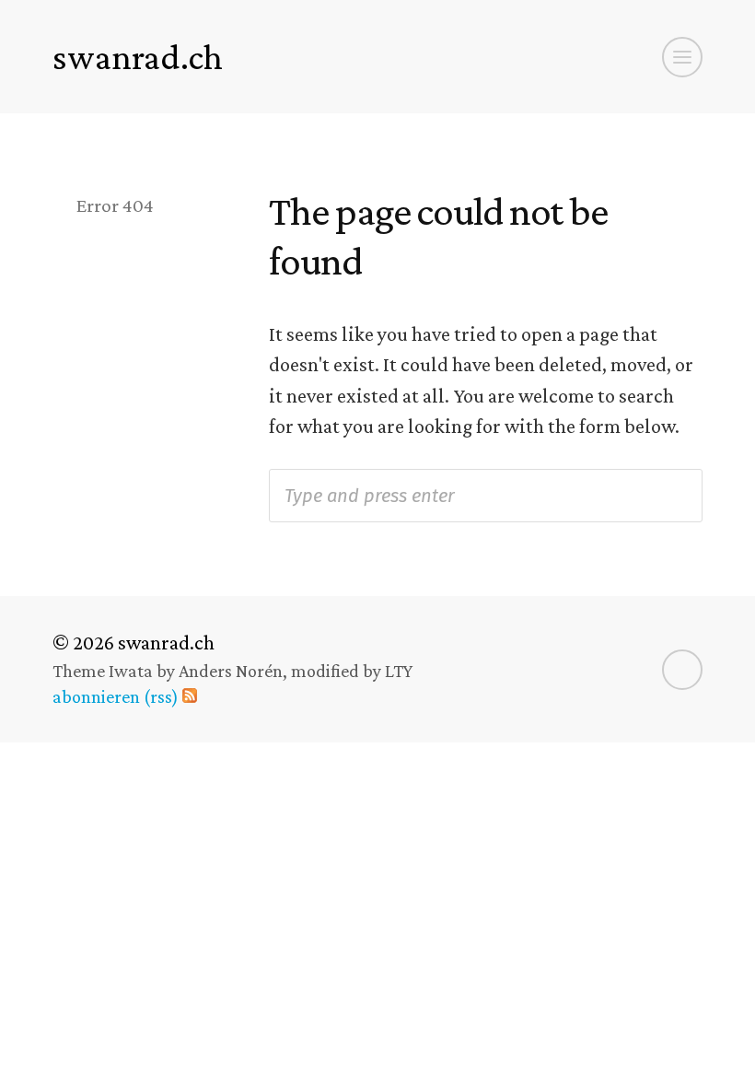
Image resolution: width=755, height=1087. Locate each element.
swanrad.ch (137, 56)
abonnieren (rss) (115, 696)
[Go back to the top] (682, 669)
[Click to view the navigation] (682, 57)
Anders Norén (231, 670)
